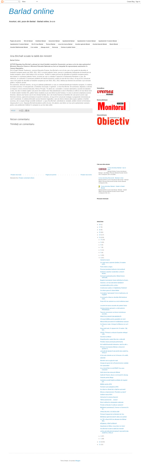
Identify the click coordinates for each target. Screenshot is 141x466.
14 (100, 235)
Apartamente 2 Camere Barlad (86, 41)
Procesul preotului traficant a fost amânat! (112, 269)
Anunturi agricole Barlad (82, 44)
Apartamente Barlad (68, 41)
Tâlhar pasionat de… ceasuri (109, 400)
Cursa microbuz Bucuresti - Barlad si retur (111, 178)
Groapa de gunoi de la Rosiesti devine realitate (114, 363)
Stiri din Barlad (28, 41)
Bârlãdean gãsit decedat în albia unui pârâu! (113, 417)
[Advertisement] (65, 31)
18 (100, 224)
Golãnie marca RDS (106, 394)
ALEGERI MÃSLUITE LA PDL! (109, 285)
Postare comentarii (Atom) (26, 178)
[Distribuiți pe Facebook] (26, 110)
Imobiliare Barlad (40, 41)
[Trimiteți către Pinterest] (28, 110)
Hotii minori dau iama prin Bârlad (110, 372)
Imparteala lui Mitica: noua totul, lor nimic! (112, 426)
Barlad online (31, 11)
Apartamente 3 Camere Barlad (107, 41)
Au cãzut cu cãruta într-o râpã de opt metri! (112, 389)
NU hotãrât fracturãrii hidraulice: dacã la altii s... (114, 344)
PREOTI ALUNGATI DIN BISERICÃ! (110, 316)
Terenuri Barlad (50, 44)
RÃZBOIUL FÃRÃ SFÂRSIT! (108, 423)
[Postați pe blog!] (22, 110)
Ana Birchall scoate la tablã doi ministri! (112, 428)
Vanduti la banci (105, 260)
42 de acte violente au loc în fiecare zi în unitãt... (114, 355)
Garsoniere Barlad (54, 41)
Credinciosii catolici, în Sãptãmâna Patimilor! (113, 288)
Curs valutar (34, 47)
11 (100, 444)
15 (100, 232)
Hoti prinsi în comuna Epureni (109, 397)
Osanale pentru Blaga (106, 377)
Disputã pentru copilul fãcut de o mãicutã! (112, 339)
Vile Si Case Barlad (37, 44)
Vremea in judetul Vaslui (68, 47)
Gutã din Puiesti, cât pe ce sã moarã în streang (114, 375)
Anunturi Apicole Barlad (100, 44)
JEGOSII (102, 358)
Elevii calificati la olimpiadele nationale (111, 402)
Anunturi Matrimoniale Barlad (19, 47)
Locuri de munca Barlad (65, 44)
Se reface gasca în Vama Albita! (109, 290)
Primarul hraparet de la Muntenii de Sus (112, 414)
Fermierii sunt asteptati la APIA (109, 387)
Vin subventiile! (104, 365)
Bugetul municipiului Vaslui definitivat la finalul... (114, 280)
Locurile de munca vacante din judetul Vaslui (113, 305)
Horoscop (55, 47)
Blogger (78, 460)
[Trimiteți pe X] (24, 110)
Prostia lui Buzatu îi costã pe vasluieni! (111, 405)
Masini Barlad (114, 44)
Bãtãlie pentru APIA (106, 384)
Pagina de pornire (15, 41)
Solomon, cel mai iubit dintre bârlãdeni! (112, 283)
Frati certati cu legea (106, 267)
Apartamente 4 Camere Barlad (19, 44)
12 (100, 442)
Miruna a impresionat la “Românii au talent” (113, 392)
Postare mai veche (86, 175)
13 (100, 237)
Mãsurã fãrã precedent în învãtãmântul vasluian (114, 321)
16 (100, 230)
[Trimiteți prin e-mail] (20, 110)
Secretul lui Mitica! (105, 337)
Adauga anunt (45, 47)
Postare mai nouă (16, 175)
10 (101, 239)
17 (100, 227)
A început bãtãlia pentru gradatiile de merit (112, 319)
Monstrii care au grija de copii (109, 360)
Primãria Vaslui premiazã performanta (111, 342)
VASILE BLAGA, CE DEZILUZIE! (109, 411)
